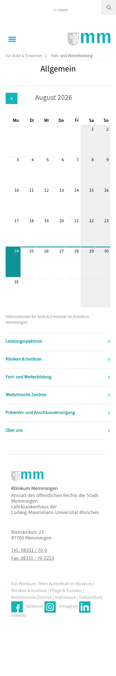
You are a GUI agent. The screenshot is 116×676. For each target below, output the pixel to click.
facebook (35, 606)
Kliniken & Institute (23, 359)
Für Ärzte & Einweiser (24, 56)
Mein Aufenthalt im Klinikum (65, 584)
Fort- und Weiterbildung (28, 377)
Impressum (65, 598)
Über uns (14, 430)
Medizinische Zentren (26, 395)
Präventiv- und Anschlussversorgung (40, 413)
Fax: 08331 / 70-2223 (32, 559)
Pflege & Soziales (66, 591)
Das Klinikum (23, 584)
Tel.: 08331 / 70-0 (29, 551)
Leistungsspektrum (24, 341)
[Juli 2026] (11, 98)
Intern (62, 10)
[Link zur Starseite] (89, 39)
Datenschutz (91, 598)
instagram (68, 606)
